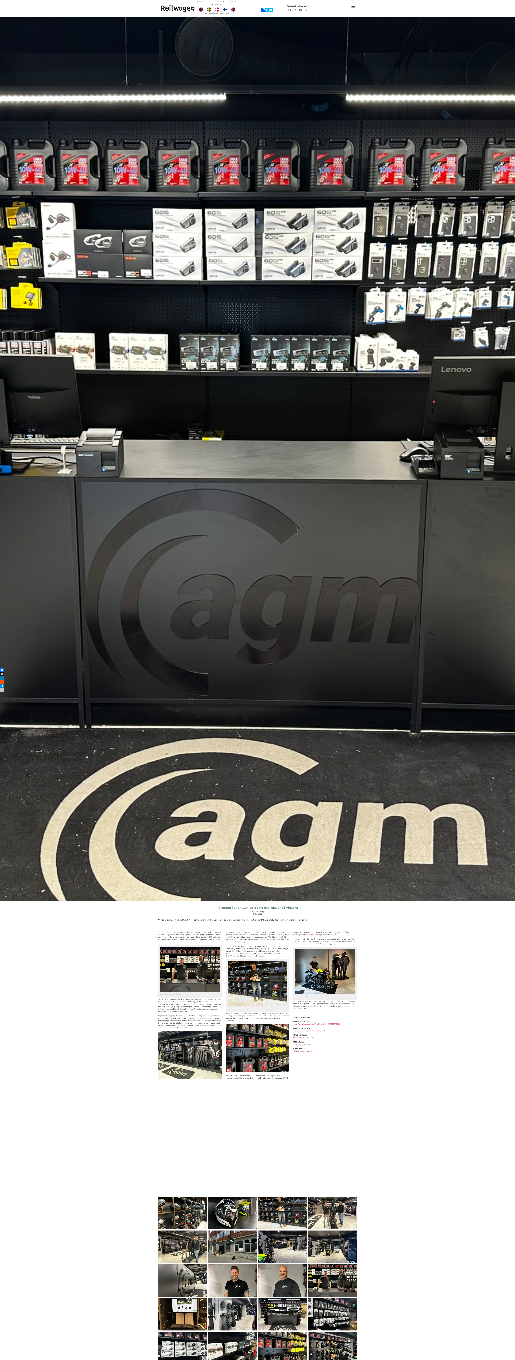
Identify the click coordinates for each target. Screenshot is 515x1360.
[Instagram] (295, 10)
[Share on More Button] (2, 690)
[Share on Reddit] (2, 682)
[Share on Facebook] (2, 670)
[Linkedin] (300, 10)
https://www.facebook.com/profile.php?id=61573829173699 (316, 1024)
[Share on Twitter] (2, 674)
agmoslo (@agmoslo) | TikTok (305, 1037)
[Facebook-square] (290, 10)
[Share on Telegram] (2, 686)
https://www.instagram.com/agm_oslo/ (309, 1031)
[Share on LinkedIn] (2, 678)
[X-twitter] (306, 10)
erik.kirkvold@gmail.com (222, 13)
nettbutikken (313, 935)
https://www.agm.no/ (302, 1044)
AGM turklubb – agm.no (302, 1051)
